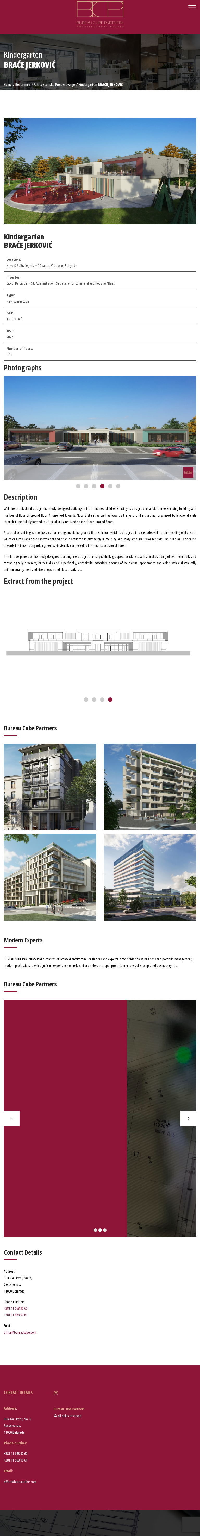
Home (8, 84)
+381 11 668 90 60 (15, 1308)
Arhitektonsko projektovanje (54, 84)
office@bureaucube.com (20, 1332)
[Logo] (100, 13)
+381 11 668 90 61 (15, 1314)
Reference (22, 84)
